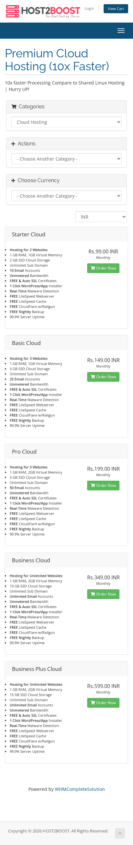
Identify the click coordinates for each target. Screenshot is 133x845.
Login (89, 8)
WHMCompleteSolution (80, 789)
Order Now (105, 268)
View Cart (116, 8)
